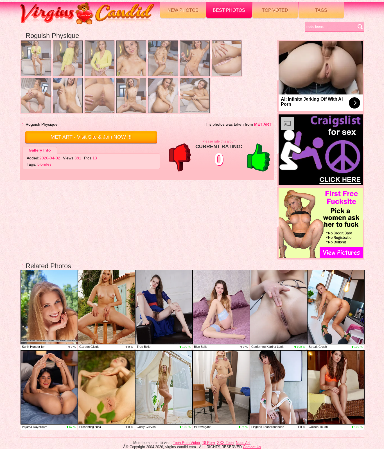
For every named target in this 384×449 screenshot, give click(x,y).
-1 (180, 157)
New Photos (183, 10)
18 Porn (208, 443)
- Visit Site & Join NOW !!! (91, 137)
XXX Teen (225, 443)
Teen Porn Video (186, 443)
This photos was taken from (238, 124)
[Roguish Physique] (36, 58)
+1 (258, 157)
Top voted (275, 10)
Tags (321, 10)
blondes (44, 164)
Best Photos (229, 10)
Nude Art (243, 443)
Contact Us (252, 447)
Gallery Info (40, 150)
